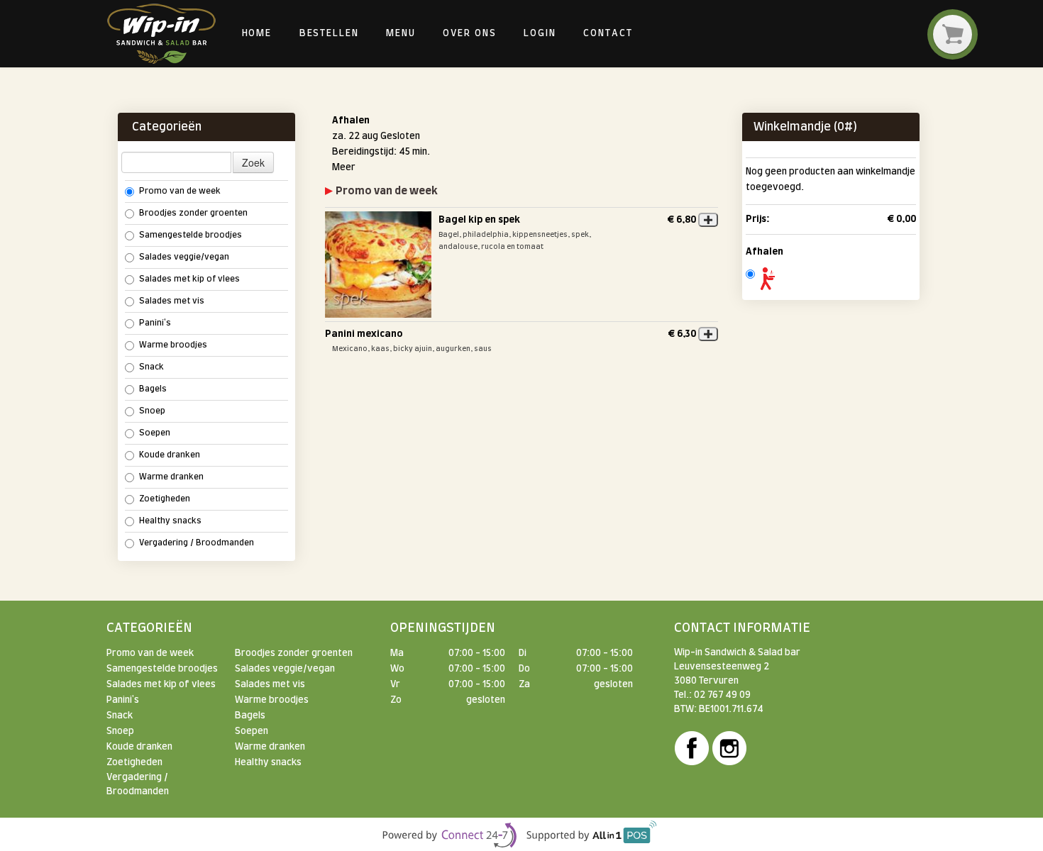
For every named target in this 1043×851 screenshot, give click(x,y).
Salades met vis (171, 301)
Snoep (152, 411)
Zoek (253, 162)
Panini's (155, 323)
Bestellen (329, 33)
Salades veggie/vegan (184, 257)
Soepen (154, 433)
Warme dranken (171, 477)
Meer (343, 167)
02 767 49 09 (722, 695)
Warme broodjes (173, 345)
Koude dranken (169, 455)
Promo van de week (180, 191)
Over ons (469, 33)
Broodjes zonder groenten (193, 213)
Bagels (153, 389)
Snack (151, 367)
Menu (401, 33)
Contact (607, 33)
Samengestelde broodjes (190, 235)
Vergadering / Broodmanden (196, 543)
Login (540, 33)
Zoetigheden (164, 499)
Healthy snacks (170, 521)
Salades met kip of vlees (189, 279)
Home (257, 33)
